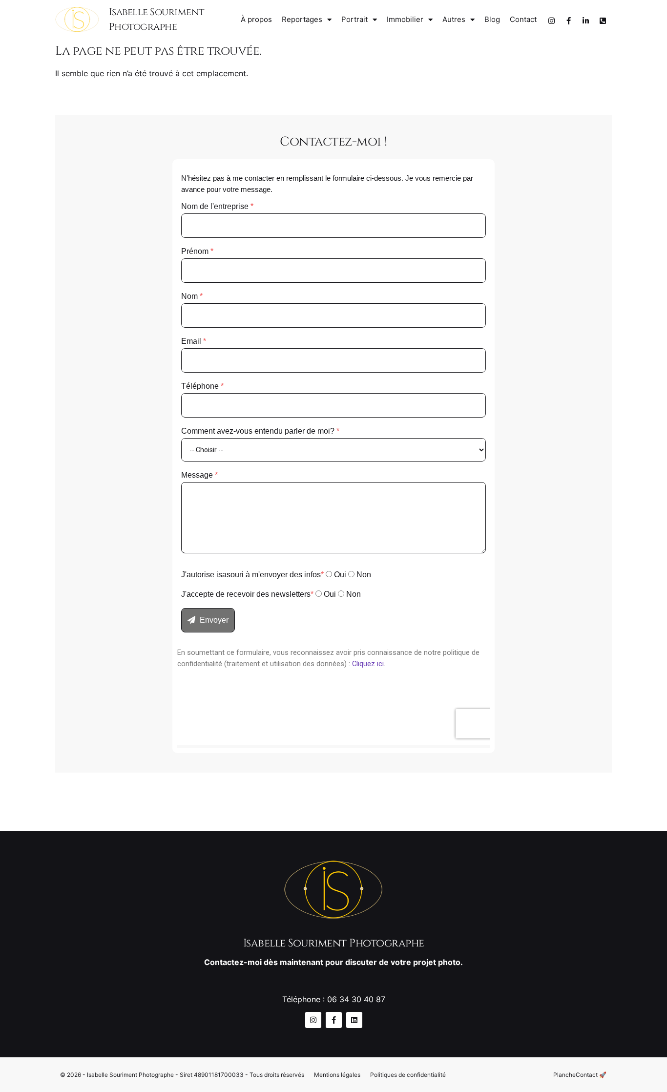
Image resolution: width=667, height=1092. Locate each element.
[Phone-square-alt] (602, 21)
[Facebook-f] (568, 21)
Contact (523, 19)
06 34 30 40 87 (356, 999)
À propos (256, 19)
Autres (453, 19)
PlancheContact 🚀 (579, 1074)
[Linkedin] (354, 1020)
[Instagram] (551, 21)
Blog (492, 19)
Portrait (354, 19)
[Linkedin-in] (585, 21)
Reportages (302, 19)
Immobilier (405, 19)
